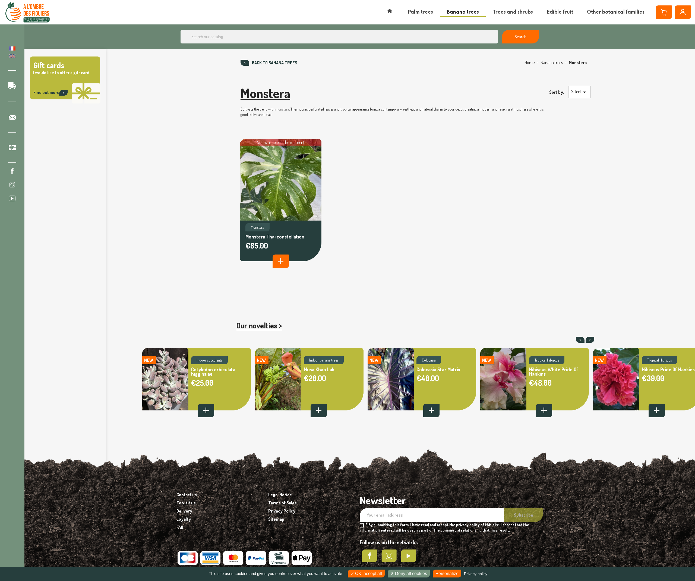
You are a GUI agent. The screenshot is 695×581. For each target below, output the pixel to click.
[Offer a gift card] (65, 102)
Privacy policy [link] (475, 573)
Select (579, 92)
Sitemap (276, 519)
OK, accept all (368, 573)
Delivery (184, 511)
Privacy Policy (281, 511)
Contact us (186, 494)
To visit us (186, 502)
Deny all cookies (410, 573)
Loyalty (183, 519)
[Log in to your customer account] (683, 12)
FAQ (179, 527)
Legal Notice (280, 494)
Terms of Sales (282, 502)
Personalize (447, 573)
